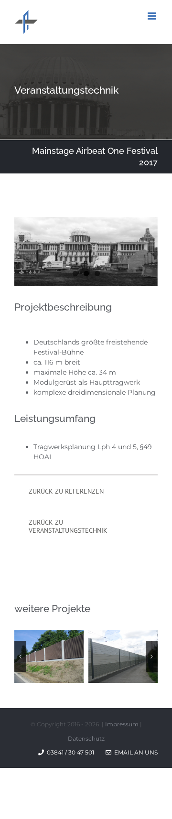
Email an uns (134, 752)
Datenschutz (86, 738)
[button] (20, 656)
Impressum (122, 724)
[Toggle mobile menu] (153, 16)
